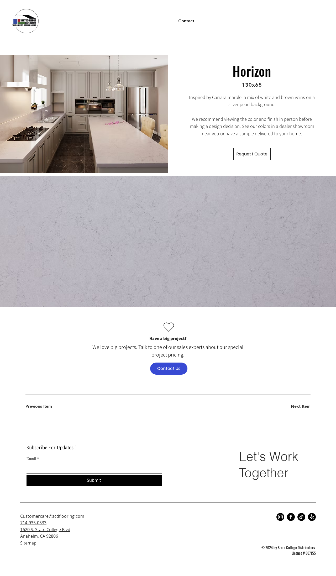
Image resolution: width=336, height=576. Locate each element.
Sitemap (28, 543)
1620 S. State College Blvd (45, 529)
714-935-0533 (33, 523)
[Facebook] (291, 517)
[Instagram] (280, 517)
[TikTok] (301, 517)
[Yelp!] (312, 517)
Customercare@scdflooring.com (52, 516)
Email (33, 458)
